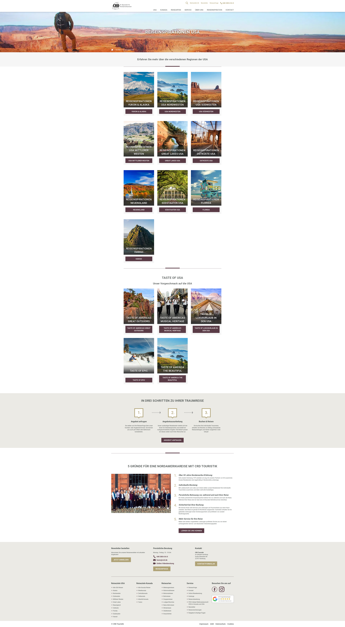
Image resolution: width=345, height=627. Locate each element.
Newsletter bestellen (150, 344)
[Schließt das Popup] (207, 283)
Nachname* (138, 314)
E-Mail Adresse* (139, 323)
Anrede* (137, 295)
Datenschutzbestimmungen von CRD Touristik (152, 336)
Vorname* (137, 304)
